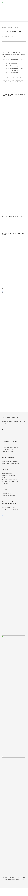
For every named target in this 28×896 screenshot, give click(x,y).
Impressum (4, 435)
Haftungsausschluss (7, 473)
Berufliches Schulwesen (19, 80)
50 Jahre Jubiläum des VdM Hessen (11, 447)
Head (7, 77)
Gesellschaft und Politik (7, 449)
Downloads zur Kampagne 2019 (10, 509)
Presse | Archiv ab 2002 (8, 451)
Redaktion (11, 36)
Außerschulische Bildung (13, 79)
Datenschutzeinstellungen (8, 495)
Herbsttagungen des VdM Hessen (10, 463)
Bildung (3, 81)
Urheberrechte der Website (8, 475)
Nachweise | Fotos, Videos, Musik (10, 481)
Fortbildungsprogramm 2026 (12, 216)
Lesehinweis (5, 483)
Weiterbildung (9, 83)
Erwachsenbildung (8, 81)
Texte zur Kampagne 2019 (8, 507)
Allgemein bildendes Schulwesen (18, 77)
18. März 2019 (4, 36)
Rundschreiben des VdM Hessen (10, 461)
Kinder (18, 81)
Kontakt (4, 433)
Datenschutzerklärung (7, 493)
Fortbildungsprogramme (8, 445)
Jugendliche (14, 81)
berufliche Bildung (11, 80)
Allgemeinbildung (5, 79)
